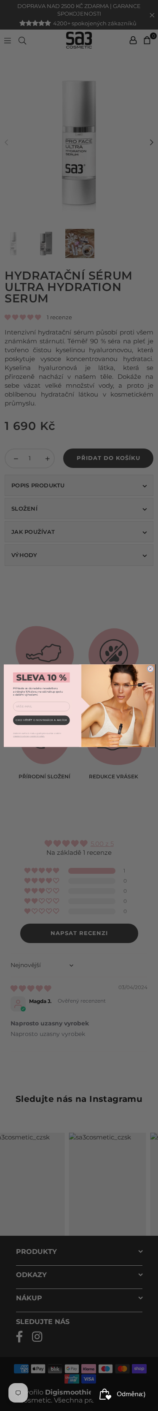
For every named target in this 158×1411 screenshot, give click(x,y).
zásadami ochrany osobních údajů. (29, 736)
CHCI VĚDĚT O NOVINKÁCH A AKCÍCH (41, 719)
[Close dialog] (150, 669)
